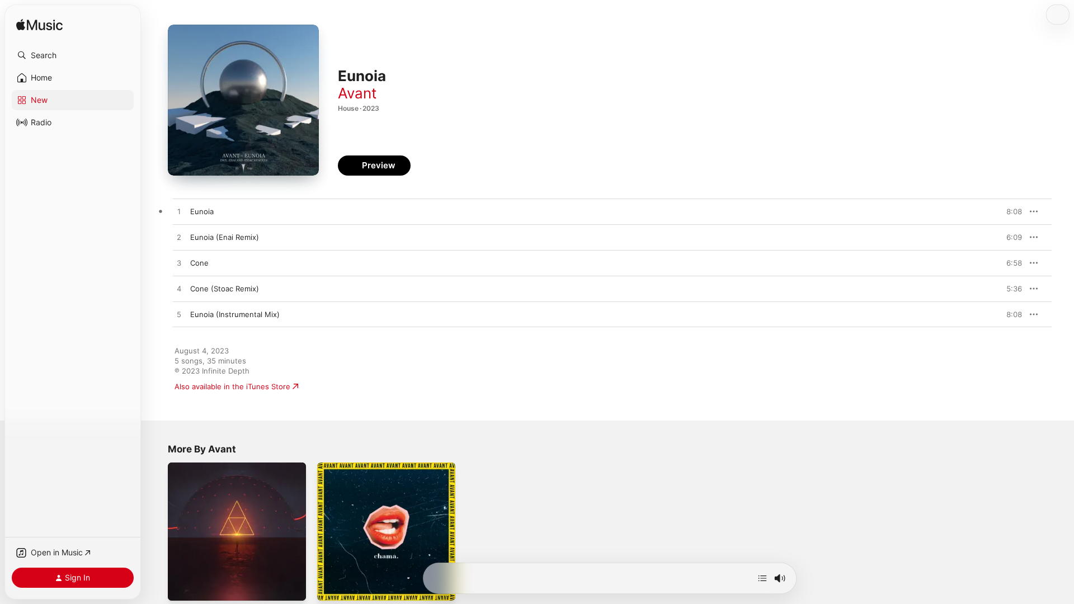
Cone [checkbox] (199, 262)
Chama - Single (343, 467)
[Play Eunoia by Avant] (179, 212)
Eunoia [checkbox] (202, 211)
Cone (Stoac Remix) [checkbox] (224, 288)
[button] (72, 55)
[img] (39, 25)
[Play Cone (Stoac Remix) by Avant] (179, 289)
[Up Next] (762, 578)
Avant (357, 93)
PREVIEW (1009, 211)
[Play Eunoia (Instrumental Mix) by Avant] (179, 315)
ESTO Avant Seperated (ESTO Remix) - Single (235, 471)
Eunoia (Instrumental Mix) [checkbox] (235, 314)
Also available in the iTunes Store (232, 386)
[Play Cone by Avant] (179, 263)
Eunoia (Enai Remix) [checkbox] (224, 237)
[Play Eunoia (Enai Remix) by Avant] (179, 238)
